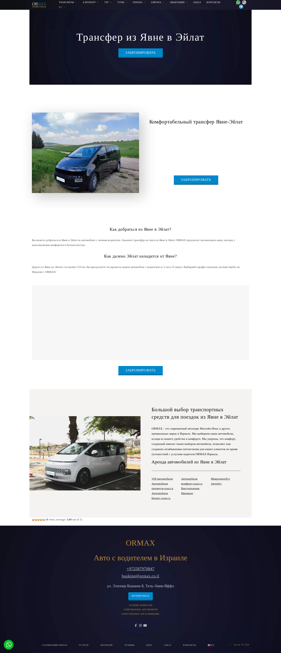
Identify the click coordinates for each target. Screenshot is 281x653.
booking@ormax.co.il (140, 576)
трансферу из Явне (236, 133)
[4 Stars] (41, 519)
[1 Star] (33, 519)
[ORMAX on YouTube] (145, 625)
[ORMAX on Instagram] (140, 625)
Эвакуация (177, 2)
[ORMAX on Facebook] (136, 625)
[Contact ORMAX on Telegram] (240, 6)
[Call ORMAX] (243, 2)
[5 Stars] (43, 519)
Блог (149, 645)
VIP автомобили (162, 478)
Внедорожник (190, 488)
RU (60, 7)
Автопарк (106, 645)
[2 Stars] (35, 519)
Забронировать (140, 53)
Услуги (83, 645)
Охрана (138, 2)
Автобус (216, 483)
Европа (156, 2)
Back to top (241, 645)
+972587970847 (140, 569)
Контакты (213, 2)
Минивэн (187, 493)
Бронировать (140, 596)
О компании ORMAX (54, 645)
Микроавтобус (220, 478)
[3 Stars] (38, 519)
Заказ (197, 2)
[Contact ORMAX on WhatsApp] (237, 2)
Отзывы (129, 645)
